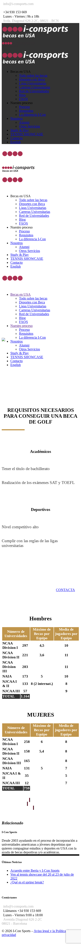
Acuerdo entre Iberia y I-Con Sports (34, 870)
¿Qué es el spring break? (27, 882)
